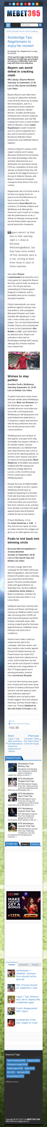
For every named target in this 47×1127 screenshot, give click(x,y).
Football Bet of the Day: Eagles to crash (27, 1021)
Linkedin (21, 4)
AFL (8, 1072)
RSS (37, 4)
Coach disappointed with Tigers (26, 1010)
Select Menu (8, 25)
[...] (30, 775)
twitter (13, 4)
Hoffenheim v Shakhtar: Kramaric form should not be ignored (26, 975)
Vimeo (33, 4)
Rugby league (12, 1068)
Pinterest (25, 4)
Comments (23, 965)
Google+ (17, 4)
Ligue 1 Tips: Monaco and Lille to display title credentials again (28, 999)
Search (40, 25)
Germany (13, 723)
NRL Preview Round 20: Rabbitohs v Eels (26, 986)
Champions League (15, 1064)
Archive (35, 965)
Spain (27, 1068)
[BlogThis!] (12, 727)
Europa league (13, 1076)
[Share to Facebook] (17, 727)
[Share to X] (15, 727)
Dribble (29, 4)
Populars (11, 965)
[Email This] (10, 727)
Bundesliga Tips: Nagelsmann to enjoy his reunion (21, 41)
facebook (9, 4)
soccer (18, 723)
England (30, 1061)
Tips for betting (25, 723)
